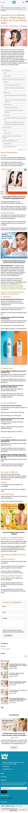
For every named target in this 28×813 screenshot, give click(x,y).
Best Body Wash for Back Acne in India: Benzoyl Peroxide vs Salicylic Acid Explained (18, 665)
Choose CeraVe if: (7, 143)
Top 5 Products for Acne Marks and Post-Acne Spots (18, 691)
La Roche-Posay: (7, 76)
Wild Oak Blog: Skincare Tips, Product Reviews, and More (13, 7)
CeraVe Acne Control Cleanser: (11, 107)
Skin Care (3, 646)
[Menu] (1, 2)
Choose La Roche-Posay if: (9, 146)
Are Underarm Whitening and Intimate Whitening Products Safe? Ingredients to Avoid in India (18, 699)
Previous (4, 596)
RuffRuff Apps (21, 149)
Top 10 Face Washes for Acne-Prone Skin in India (17, 674)
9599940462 (6, 766)
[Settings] (23, 2)
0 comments (24, 26)
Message (5, 618)
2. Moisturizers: (6, 92)
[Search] (4, 2)
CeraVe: (5, 73)
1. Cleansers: (6, 82)
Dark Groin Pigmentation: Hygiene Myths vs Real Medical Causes (17, 682)
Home (2, 6)
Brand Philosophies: (6, 70)
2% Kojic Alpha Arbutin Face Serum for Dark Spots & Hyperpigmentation (14, 197)
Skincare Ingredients (6, 649)
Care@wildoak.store (7, 769)
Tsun (26, 149)
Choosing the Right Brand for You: (9, 140)
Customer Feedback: (7, 127)
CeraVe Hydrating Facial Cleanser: (12, 85)
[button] (26, 2)
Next (24, 596)
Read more (14, 747)
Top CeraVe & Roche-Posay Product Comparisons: (13, 79)
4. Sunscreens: (6, 115)
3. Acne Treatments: (7, 104)
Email (4, 612)
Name (4, 606)
